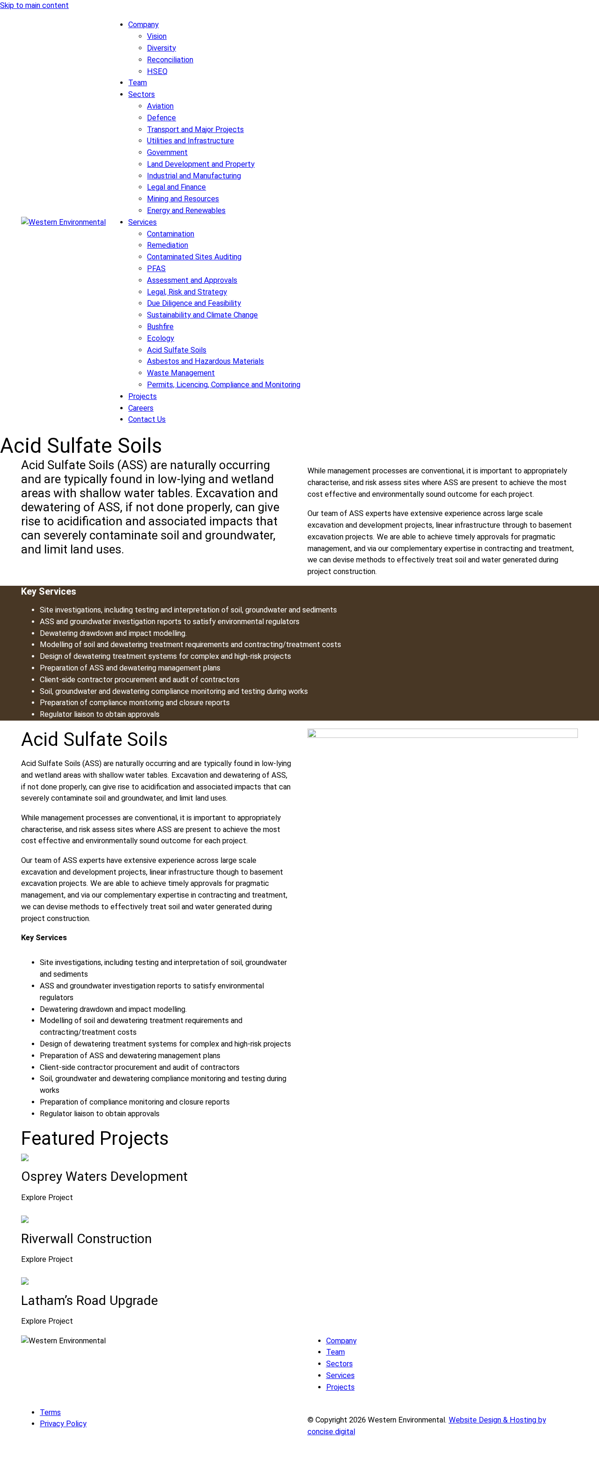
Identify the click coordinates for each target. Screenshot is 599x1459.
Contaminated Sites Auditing (194, 256)
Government (167, 152)
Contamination (170, 233)
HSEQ (157, 71)
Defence (161, 117)
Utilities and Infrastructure (190, 140)
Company (143, 24)
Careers (140, 408)
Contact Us (147, 419)
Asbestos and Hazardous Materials (205, 361)
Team (137, 82)
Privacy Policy (63, 1423)
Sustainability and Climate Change (202, 314)
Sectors (141, 94)
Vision (157, 36)
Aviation (160, 106)
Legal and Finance (176, 187)
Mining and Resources (183, 198)
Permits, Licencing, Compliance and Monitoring (223, 384)
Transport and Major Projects (195, 129)
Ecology (160, 338)
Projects (142, 396)
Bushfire (160, 326)
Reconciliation (170, 59)
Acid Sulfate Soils (176, 350)
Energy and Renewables (186, 210)
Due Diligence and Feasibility (194, 303)
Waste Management (181, 372)
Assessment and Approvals (192, 280)
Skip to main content (34, 5)
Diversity (161, 48)
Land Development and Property (201, 164)
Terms (50, 1412)
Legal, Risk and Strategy (187, 291)
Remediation (167, 245)
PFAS (156, 268)
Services (142, 222)
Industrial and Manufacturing (194, 175)
